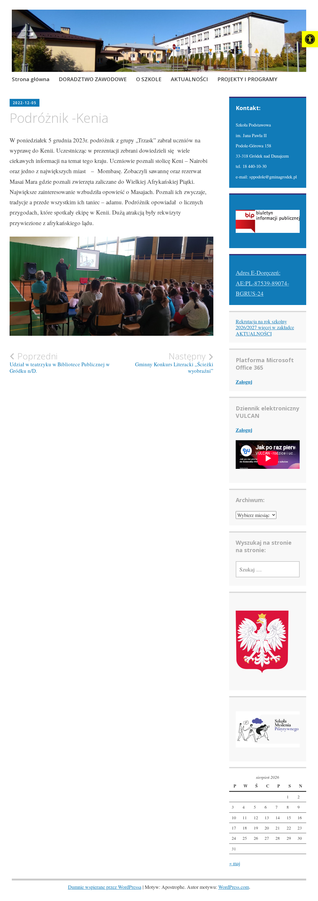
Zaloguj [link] (244, 381)
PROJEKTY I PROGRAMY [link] (247, 79)
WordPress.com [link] (233, 887)
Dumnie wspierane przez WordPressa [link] (104, 887)
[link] (310, 39)
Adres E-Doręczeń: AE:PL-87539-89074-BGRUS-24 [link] (262, 283)
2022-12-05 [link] (24, 102)
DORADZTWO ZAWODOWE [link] (93, 79)
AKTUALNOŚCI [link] (189, 79)
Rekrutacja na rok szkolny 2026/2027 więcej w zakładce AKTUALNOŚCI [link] (265, 327)
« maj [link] (234, 863)
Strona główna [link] (30, 79)
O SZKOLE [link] (148, 79)
